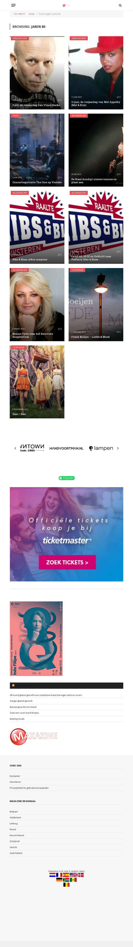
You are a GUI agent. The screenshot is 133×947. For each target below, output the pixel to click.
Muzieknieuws (79, 115)
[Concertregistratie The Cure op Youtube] (37, 150)
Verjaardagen (20, 38)
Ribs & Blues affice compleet (29, 259)
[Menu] (13, 5)
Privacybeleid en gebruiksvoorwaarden (29, 787)
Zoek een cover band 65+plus (24, 712)
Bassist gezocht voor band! (23, 706)
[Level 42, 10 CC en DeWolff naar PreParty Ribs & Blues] (96, 227)
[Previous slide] (15, 448)
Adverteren (15, 781)
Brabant (14, 811)
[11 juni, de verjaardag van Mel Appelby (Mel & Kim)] (96, 72)
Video (15, 115)
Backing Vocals (17, 718)
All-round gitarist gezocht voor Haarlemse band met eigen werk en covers (46, 695)
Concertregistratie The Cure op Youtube (37, 182)
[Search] (120, 5)
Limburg (14, 823)
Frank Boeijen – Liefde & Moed (90, 336)
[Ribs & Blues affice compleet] (37, 227)
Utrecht (13, 847)
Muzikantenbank (24, 685)
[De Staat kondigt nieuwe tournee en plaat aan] (96, 150)
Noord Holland (17, 835)
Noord (13, 829)
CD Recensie (77, 270)
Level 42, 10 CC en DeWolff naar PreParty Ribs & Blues (91, 258)
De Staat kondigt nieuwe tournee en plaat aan (94, 181)
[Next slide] (117, 448)
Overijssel (15, 841)
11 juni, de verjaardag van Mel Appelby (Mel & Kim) (95, 103)
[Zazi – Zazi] (37, 381)
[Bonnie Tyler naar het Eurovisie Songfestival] (37, 304)
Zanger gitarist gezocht (21, 700)
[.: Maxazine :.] (66, 5)
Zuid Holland (16, 853)
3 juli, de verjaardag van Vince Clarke (36, 105)
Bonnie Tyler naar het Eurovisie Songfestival (32, 335)
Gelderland (15, 817)
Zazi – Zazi (19, 414)
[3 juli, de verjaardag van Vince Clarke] (37, 72)
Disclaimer (15, 776)
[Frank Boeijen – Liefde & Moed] (96, 304)
